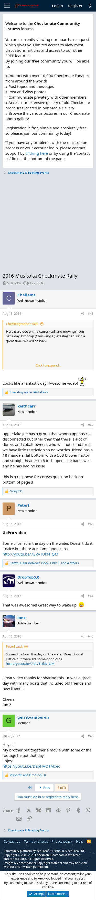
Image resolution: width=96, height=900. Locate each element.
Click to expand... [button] (48, 365)
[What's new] (90, 6)
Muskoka (14, 283)
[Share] (82, 314)
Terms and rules (36, 841)
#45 (90, 636)
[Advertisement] (48, 224)
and (28, 392)
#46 (90, 736)
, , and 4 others (44, 563)
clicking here (37, 153)
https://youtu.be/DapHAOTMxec (31, 766)
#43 (90, 524)
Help (79, 841)
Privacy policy (61, 841)
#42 (90, 425)
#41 (90, 313)
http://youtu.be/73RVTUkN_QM (30, 554)
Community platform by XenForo (44, 851)
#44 (90, 596)
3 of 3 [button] (62, 787)
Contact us (12, 841)
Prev (46, 787)
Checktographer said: (22, 323)
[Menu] (7, 6)
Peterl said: (14, 646)
